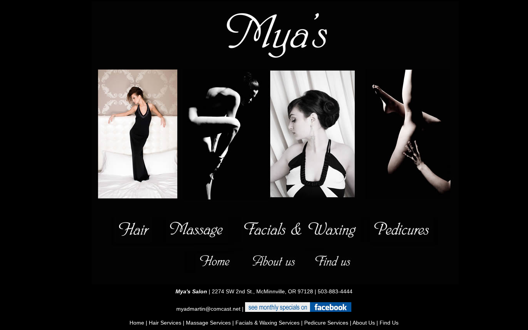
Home (136, 323)
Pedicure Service (325, 323)
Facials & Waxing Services (267, 323)
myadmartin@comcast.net (208, 309)
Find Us (388, 323)
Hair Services (165, 323)
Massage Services (208, 323)
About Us (363, 323)
